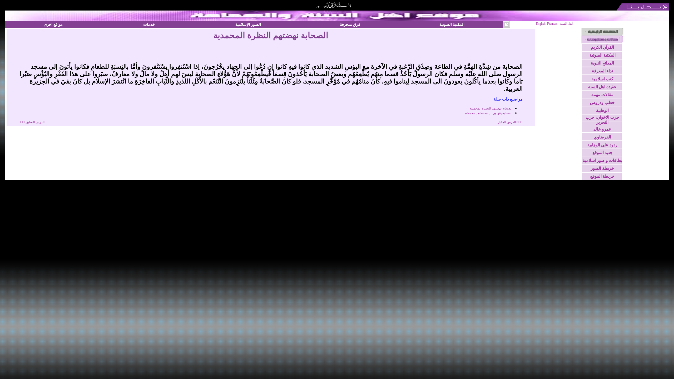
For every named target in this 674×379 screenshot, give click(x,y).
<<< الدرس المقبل (509, 122)
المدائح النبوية (602, 63)
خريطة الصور (602, 168)
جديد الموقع (602, 152)
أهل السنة (566, 24)
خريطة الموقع (602, 176)
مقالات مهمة (602, 94)
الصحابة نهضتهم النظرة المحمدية (491, 108)
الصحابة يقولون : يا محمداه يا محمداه (488, 113)
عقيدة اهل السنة (602, 86)
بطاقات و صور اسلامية (602, 160)
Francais (552, 24)
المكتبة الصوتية (451, 24)
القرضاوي (602, 137)
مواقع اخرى (53, 24)
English (541, 24)
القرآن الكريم (602, 47)
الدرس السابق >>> (31, 122)
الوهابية (602, 110)
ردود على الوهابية (602, 145)
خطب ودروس (602, 102)
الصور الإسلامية (248, 24)
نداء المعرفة (602, 71)
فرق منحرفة (350, 24)
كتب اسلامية (602, 79)
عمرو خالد (602, 129)
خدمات (149, 24)
